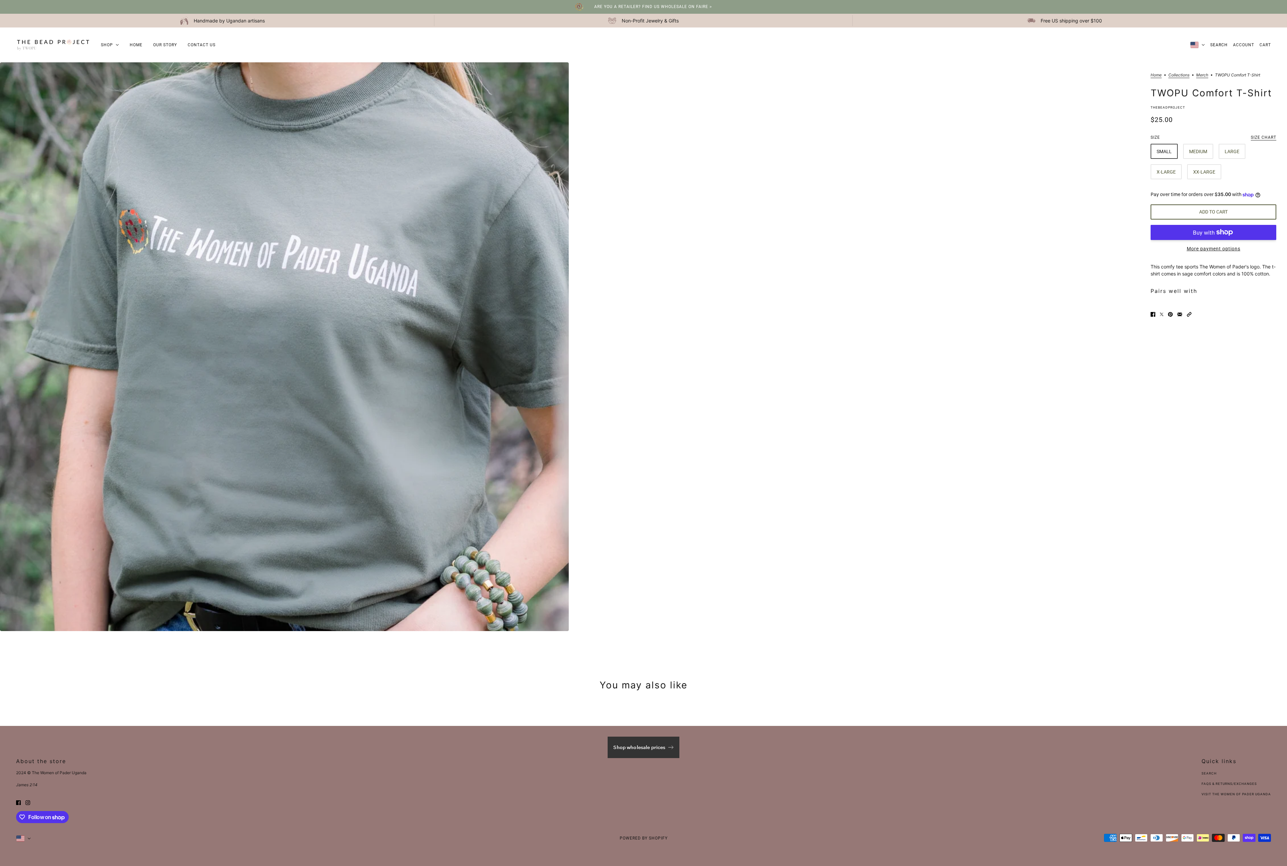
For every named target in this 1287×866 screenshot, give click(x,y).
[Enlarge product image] (284, 346)
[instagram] (28, 802)
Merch (1202, 75)
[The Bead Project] (53, 45)
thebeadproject (1168, 107)
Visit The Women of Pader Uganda (1236, 794)
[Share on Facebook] (1153, 314)
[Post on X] (1161, 314)
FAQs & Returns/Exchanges (1229, 784)
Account (1243, 45)
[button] (1189, 314)
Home (1156, 75)
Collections (1178, 75)
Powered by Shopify (644, 838)
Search (1219, 45)
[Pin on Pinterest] (1170, 314)
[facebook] (18, 802)
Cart (1265, 45)
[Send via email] (1180, 314)
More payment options (1213, 248)
